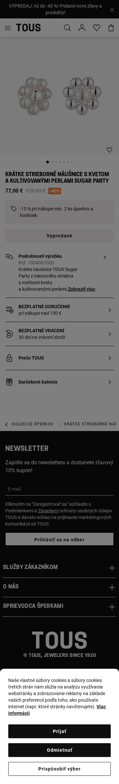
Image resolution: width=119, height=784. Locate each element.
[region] (59, 726)
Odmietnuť (59, 750)
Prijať (59, 731)
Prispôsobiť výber (59, 768)
